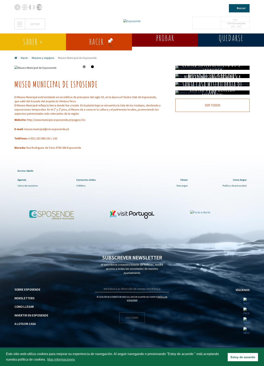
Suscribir (132, 318)
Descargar (182, 185)
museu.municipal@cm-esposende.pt (46, 129)
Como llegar (24, 307)
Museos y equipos (43, 58)
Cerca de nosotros (28, 185)
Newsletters (24, 298)
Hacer (24, 58)
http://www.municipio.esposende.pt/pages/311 (56, 120)
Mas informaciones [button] (61, 359)
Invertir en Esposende (31, 315)
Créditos (80, 185)
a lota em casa (25, 324)
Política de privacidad (234, 185)
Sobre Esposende (27, 289)
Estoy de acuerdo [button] (243, 357)
